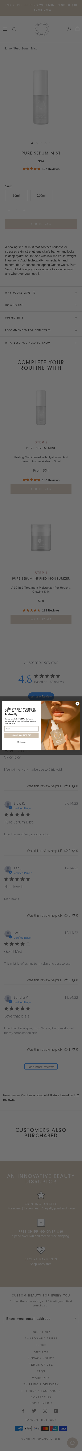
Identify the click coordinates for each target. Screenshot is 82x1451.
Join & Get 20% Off (21, 735)
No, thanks (21, 742)
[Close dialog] (77, 703)
